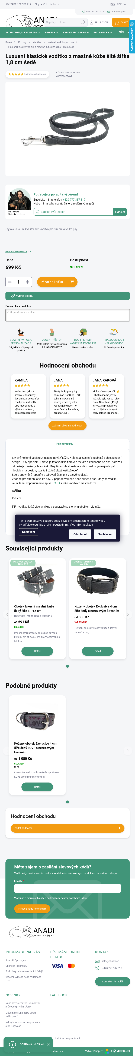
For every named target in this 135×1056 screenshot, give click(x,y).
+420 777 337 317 (112, 968)
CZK (119, 4)
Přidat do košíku (52, 282)
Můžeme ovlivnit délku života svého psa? (21, 1014)
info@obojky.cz (110, 961)
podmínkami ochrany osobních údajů (67, 898)
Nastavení (28, 531)
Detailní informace (16, 251)
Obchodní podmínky (16, 965)
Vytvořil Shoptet (94, 1051)
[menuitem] (23, 32)
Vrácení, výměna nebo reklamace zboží (23, 979)
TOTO (56, 483)
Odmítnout (80, 534)
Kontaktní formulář (112, 981)
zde (90, 524)
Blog (37, 4)
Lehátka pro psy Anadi (67, 1038)
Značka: (64, 76)
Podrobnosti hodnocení (35, 74)
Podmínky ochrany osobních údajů (24, 971)
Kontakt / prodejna (15, 960)
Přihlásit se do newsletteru (32, 908)
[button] (67, 666)
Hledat (82, 22)
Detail (37, 651)
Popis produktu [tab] (64, 443)
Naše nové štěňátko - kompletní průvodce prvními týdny (22, 1005)
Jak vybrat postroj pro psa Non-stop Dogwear (22, 1024)
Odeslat (120, 211)
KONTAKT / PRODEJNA (18, 4)
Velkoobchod (50, 4)
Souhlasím (105, 534)
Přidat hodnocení (23, 828)
